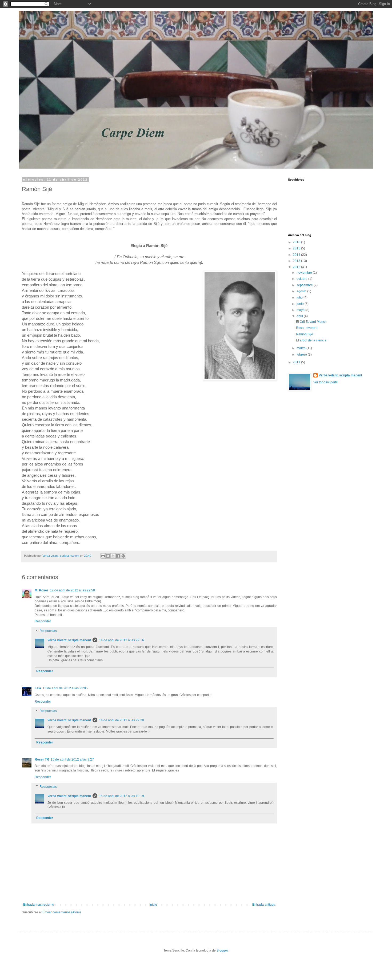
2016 (297, 242)
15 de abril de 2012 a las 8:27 (72, 759)
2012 (297, 267)
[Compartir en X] (113, 556)
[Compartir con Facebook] (118, 556)
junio (301, 304)
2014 (297, 255)
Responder (43, 621)
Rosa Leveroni (306, 328)
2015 (297, 248)
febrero (302, 354)
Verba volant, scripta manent (69, 640)
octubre (302, 279)
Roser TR (42, 759)
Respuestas (48, 631)
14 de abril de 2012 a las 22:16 (121, 640)
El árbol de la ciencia (311, 340)
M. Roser (41, 590)
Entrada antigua (263, 904)
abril (300, 316)
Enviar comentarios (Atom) (61, 912)
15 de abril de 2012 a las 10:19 (121, 796)
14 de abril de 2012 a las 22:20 (121, 720)
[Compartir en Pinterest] (123, 556)
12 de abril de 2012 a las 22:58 (72, 590)
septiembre (305, 285)
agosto (302, 291)
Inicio (153, 904)
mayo (301, 310)
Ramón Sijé (304, 334)
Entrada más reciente (38, 904)
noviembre (305, 272)
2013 (297, 261)
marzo (301, 348)
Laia (38, 688)
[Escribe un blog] (108, 556)
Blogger (222, 950)
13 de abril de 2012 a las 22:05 (65, 688)
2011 (297, 362)
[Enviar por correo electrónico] (103, 556)
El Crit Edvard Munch (311, 322)
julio (300, 297)
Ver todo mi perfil (325, 382)
